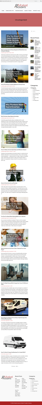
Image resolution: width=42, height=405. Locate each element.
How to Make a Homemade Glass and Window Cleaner (13, 149)
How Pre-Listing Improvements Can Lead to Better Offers (38, 56)
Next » (17, 366)
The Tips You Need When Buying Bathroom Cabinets (13, 216)
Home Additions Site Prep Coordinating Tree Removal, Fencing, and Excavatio (37, 49)
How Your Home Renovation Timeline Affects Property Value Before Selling (38, 76)
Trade (34, 99)
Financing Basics (19, 10)
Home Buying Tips (10, 10)
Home (3, 10)
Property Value (36, 10)
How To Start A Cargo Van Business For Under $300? (13, 352)
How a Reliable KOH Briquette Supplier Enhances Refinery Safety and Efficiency (38, 69)
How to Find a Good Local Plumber (9, 183)
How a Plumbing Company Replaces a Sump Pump (13, 84)
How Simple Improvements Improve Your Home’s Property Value (38, 62)
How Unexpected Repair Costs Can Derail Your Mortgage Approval (38, 42)
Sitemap (30, 403)
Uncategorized (35, 100)
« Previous (13, 366)
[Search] (40, 1)
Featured (34, 89)
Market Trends (28, 10)
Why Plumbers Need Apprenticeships (10, 116)
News (34, 96)
